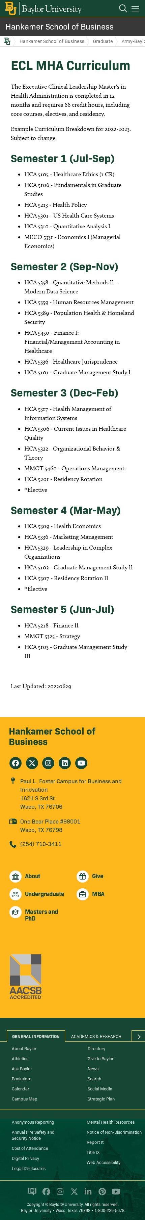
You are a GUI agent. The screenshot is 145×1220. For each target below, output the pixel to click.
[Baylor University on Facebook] (45, 1194)
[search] (119, 9)
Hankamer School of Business (59, 26)
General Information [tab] (36, 1036)
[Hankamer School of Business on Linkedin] (64, 763)
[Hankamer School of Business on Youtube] (81, 763)
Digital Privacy (25, 1158)
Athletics (20, 1058)
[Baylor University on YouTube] (114, 1194)
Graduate (103, 41)
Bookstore (21, 1078)
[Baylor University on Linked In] (87, 1194)
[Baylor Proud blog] (31, 1194)
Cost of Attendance (30, 1148)
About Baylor (24, 1048)
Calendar (20, 1088)
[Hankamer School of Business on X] (32, 763)
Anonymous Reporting (33, 1122)
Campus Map (24, 1098)
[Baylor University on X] (73, 1194)
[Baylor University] (43, 8)
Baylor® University (66, 1204)
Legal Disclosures (29, 1168)
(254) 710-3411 (40, 843)
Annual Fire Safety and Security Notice (33, 1135)
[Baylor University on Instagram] (59, 1194)
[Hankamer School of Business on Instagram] (48, 763)
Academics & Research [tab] (96, 1036)
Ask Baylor (22, 1068)
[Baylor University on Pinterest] (101, 1194)
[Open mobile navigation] (136, 10)
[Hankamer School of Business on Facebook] (15, 763)
